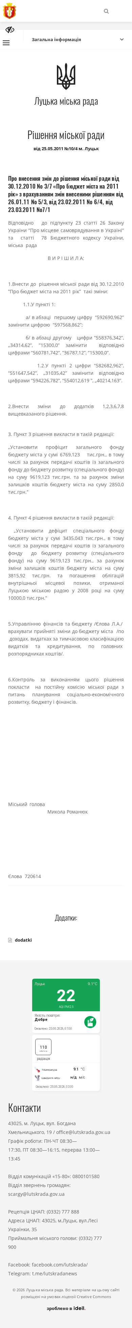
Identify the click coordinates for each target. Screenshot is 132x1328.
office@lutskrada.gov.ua (83, 1132)
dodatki (23, 940)
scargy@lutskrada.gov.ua (36, 1194)
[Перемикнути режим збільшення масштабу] (10, 30)
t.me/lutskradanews (54, 1273)
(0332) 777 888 (63, 1211)
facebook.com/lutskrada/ (60, 1264)
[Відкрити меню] (6, 43)
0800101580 (86, 1176)
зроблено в (60, 1308)
